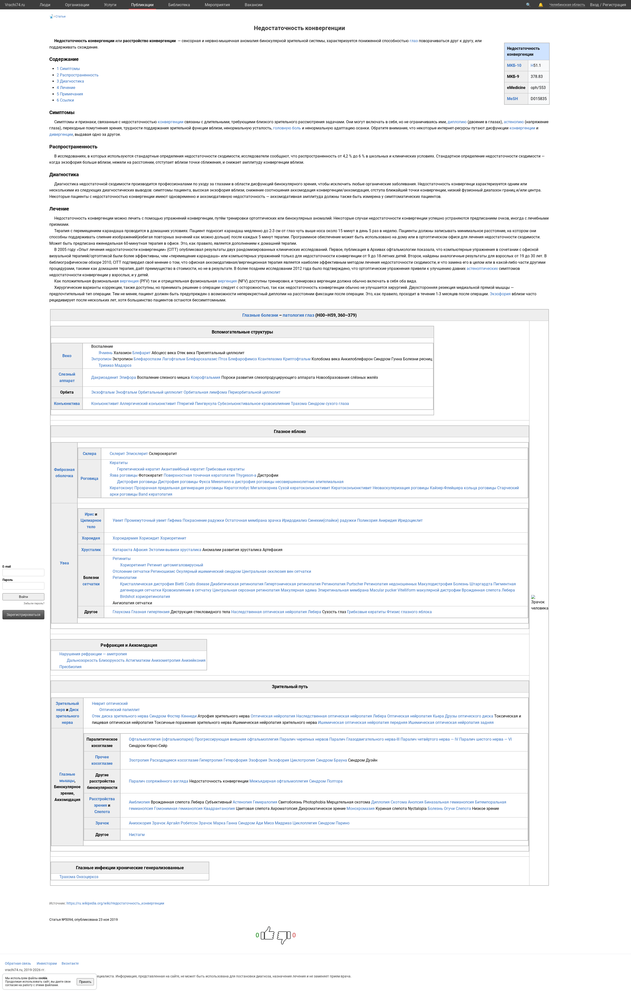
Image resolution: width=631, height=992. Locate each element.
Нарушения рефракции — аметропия (93, 654)
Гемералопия (265, 802)
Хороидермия (125, 538)
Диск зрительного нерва (67, 716)
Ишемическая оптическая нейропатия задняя (451, 722)
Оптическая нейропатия (273, 716)
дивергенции (61, 134)
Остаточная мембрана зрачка (253, 520)
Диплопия (380, 802)
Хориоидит (149, 538)
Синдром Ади (250, 823)
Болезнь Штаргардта (472, 584)
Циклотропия (302, 760)
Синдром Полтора (326, 781)
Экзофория (500, 294)
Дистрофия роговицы (137, 481)
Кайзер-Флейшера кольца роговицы (463, 488)
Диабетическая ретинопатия (236, 584)
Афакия (140, 549)
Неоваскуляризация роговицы (401, 488)
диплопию (457, 122)
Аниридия (388, 520)
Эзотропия (139, 760)
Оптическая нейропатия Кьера (415, 716)
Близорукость (112, 660)
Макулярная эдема (299, 590)
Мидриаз (283, 823)
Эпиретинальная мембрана (343, 590)
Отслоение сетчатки (131, 571)
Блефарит (141, 352)
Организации (77, 4)
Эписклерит (137, 453)
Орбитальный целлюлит (160, 392)
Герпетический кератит (138, 469)
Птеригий (185, 403)
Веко (66, 355)
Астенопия (242, 802)
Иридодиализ (294, 520)
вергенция (129, 281)
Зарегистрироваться (23, 615)
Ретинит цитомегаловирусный (175, 565)
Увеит (118, 520)
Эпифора (127, 377)
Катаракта (122, 549)
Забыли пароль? (34, 603)
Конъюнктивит (105, 403)
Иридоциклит (410, 520)
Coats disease (197, 584)
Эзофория (257, 760)
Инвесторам (47, 963)
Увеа (64, 563)
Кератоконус (121, 488)
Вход (594, 4)
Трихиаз (106, 365)
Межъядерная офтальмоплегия (278, 781)
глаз (414, 40)
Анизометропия (165, 660)
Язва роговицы (124, 475)
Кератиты (119, 462)
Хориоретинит (173, 538)
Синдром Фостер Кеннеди (173, 716)
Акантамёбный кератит (183, 469)
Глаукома (122, 611)
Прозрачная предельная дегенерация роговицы (178, 488)
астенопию (514, 122)
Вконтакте (70, 963)
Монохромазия (361, 808)
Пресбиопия (70, 666)
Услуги (110, 4)
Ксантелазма (270, 359)
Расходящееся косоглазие (174, 760)
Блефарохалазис (201, 359)
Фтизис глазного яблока (409, 611)
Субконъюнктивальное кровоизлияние (254, 403)
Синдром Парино (334, 823)
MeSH (512, 98)
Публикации (142, 4)
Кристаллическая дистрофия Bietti (152, 584)
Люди (45, 4)
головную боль (287, 128)
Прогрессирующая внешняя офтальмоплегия (237, 739)
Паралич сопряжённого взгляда (158, 781)
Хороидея (91, 538)
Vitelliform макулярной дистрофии (429, 590)
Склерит (117, 453)
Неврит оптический (110, 703)
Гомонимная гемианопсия (178, 808)
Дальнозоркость (82, 660)
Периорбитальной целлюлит (254, 392)
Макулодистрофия (435, 584)
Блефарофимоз (242, 359)
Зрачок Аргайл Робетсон (175, 823)
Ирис (89, 514)
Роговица (89, 478)
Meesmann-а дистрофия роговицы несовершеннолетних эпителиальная (277, 481)
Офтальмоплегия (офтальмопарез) (161, 739)
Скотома (399, 802)
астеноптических (482, 268)
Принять (85, 982)
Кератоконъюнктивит (351, 488)
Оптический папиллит (119, 709)
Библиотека (179, 4)
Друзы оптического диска (469, 716)
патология (293, 315)
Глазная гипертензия (150, 611)
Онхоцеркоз (87, 876)
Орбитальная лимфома (205, 392)
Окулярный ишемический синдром (208, 571)
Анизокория (140, 823)
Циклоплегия (305, 823)
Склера (89, 453)
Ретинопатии (125, 577)
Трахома (299, 403)
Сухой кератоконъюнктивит (304, 488)
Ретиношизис (163, 571)
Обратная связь (18, 963)
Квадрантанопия (219, 808)
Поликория (367, 520)
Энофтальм (126, 392)
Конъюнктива (67, 403)
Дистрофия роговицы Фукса (184, 481)
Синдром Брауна (331, 760)
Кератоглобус (236, 488)
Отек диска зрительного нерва (120, 716)
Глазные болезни (260, 315)
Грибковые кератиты (225, 469)
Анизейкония (193, 660)
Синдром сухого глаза (328, 403)
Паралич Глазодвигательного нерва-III (364, 739)
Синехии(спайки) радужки (332, 520)
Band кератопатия (155, 494)
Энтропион (101, 359)
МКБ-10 (514, 65)
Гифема (175, 520)
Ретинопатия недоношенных (390, 584)
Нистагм (137, 834)
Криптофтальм (297, 359)
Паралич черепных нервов (304, 739)
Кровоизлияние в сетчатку (186, 590)
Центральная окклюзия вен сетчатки (276, 571)
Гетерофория (235, 760)
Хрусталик (91, 549)
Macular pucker (383, 590)
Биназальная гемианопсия (449, 802)
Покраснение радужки (203, 520)
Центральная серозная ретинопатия (246, 590)
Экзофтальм (103, 392)
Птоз (222, 359)
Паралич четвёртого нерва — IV (429, 739)
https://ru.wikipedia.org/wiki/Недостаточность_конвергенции (115, 903)
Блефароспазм (147, 359)
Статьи (60, 16)
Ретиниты (122, 558)
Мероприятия (217, 4)
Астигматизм (138, 660)
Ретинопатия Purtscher (342, 584)
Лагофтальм (173, 359)
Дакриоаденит (104, 377)
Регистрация (614, 4)
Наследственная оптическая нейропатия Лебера (276, 611)
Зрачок (102, 823)
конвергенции (170, 122)
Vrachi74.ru (15, 4)
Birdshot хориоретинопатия (145, 596)
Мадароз (123, 365)
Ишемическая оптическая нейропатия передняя (362, 722)
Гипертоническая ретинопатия (292, 584)
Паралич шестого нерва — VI (485, 739)
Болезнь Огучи (441, 808)
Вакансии (254, 4)
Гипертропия (211, 760)
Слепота (102, 811)
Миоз (269, 823)
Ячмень (106, 352)
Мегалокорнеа (263, 488)
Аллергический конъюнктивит (148, 403)
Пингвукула (206, 403)
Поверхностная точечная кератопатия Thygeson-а (210, 475)
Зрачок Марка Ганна (218, 823)
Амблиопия (139, 802)
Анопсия (415, 802)
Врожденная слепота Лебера (488, 590)
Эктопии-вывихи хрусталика (175, 549)
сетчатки (91, 584)
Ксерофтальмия (205, 377)
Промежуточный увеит (145, 520)
